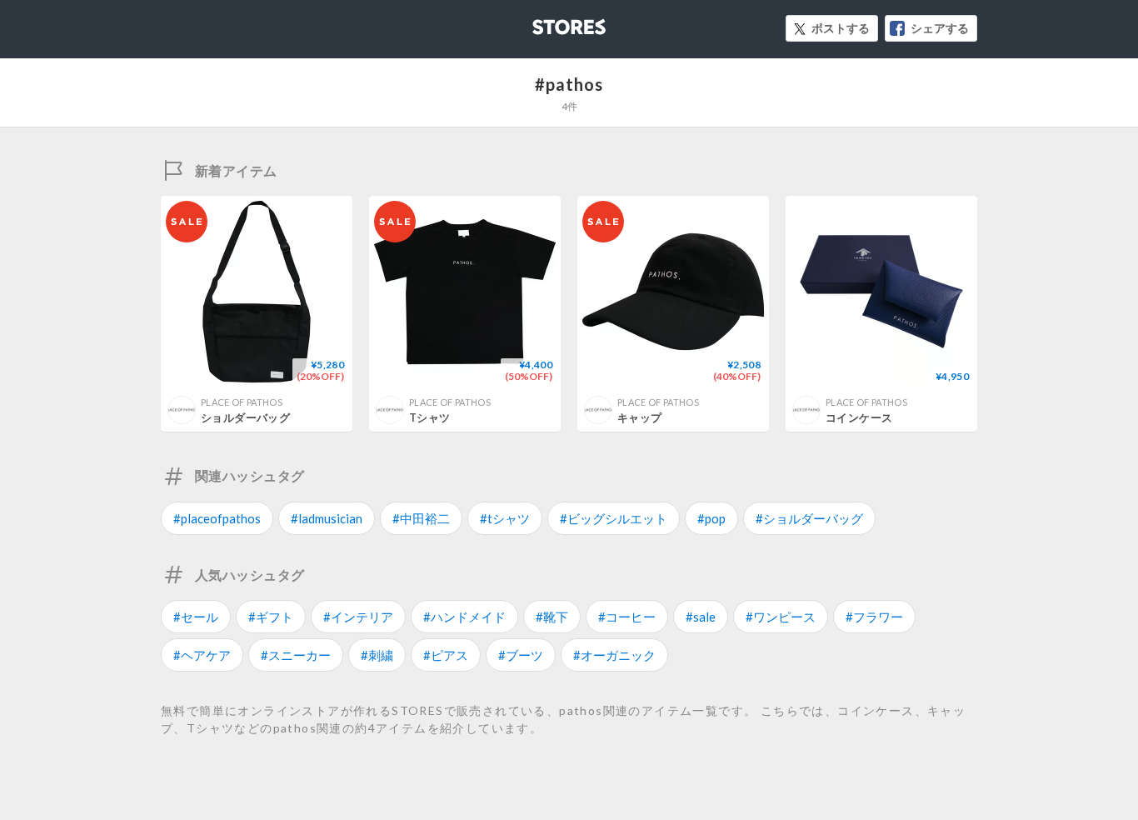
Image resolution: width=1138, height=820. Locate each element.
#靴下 (552, 616)
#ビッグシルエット (613, 518)
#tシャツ (505, 518)
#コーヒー (627, 616)
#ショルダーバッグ (809, 518)
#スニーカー (296, 655)
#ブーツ (520, 655)
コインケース (859, 417)
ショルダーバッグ (245, 417)
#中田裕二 (421, 518)
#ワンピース (781, 616)
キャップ (639, 417)
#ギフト (270, 616)
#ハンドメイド (464, 616)
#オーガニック (614, 655)
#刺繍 (377, 655)
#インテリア (358, 616)
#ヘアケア (202, 655)
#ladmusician (326, 518)
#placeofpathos (217, 518)
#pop (711, 518)
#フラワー (874, 616)
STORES (541, 22)
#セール (195, 616)
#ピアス (445, 655)
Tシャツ (430, 417)
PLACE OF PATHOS (241, 402)
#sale (701, 616)
